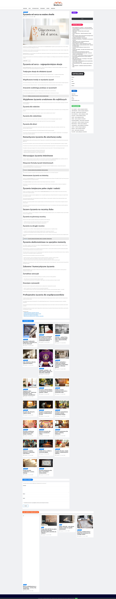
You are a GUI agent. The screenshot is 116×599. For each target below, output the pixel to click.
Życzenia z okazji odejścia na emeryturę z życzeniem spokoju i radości (45, 391)
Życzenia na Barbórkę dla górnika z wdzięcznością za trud (45, 413)
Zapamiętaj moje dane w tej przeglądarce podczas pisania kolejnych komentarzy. (36, 502)
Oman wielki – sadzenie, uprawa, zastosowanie (79, 112)
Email (24, 498)
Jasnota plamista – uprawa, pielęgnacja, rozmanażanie (80, 125)
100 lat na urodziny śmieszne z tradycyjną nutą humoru (28, 452)
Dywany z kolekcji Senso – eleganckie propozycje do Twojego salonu (84, 533)
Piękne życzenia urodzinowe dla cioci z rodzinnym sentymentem (34, 316)
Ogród (47, 8)
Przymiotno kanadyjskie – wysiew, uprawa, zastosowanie (80, 120)
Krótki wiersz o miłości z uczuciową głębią (45, 451)
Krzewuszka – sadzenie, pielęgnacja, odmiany (79, 115)
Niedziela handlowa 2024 (75, 100)
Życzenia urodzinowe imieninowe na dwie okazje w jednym (28, 433)
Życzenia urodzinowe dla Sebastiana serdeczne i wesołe (32, 313)
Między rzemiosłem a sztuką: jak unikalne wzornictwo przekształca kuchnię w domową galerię (61, 364)
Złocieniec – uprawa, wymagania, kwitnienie (78, 128)
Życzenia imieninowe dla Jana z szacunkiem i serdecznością (45, 472)
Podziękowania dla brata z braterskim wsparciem (31, 312)
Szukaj (74, 12)
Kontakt (73, 98)
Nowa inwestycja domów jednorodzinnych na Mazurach (80, 51)
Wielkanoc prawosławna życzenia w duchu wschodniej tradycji (61, 413)
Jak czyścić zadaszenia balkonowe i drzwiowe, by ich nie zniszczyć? (30, 342)
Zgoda (76, 598)
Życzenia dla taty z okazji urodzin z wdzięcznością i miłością (61, 452)
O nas (72, 97)
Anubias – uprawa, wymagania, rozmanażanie (79, 118)
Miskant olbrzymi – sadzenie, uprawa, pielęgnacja (79, 123)
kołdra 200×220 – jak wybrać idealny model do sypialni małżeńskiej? (66, 528)
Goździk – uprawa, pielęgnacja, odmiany (78, 117)
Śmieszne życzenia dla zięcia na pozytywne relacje (44, 433)
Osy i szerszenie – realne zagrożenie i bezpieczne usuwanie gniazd (82, 55)
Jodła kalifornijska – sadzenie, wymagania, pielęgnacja (80, 110)
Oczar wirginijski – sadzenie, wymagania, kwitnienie (79, 109)
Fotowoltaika (35, 8)
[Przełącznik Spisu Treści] (29, 61)
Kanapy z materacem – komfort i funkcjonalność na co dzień (81, 43)
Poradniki (42, 8)
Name (24, 493)
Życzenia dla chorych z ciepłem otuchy (29, 412)
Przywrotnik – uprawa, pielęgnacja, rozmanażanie (79, 131)
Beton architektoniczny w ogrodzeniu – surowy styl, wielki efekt (82, 27)
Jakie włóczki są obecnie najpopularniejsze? (29, 362)
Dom (30, 8)
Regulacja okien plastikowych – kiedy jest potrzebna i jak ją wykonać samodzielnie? (29, 393)
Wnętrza (53, 8)
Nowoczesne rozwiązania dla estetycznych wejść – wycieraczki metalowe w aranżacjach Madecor (45, 338)
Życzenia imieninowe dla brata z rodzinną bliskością (61, 433)
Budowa (25, 8)
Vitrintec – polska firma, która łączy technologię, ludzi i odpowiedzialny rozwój (61, 339)
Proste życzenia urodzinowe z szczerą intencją (28, 472)
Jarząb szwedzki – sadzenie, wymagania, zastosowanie (80, 122)
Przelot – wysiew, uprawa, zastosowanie (78, 130)
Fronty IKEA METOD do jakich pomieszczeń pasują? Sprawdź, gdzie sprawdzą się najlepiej (49, 531)
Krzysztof (26, 16)
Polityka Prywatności (75, 95)
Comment (24, 485)
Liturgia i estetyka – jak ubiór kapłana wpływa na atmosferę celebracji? (45, 371)
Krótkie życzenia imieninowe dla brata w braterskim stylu (61, 391)
